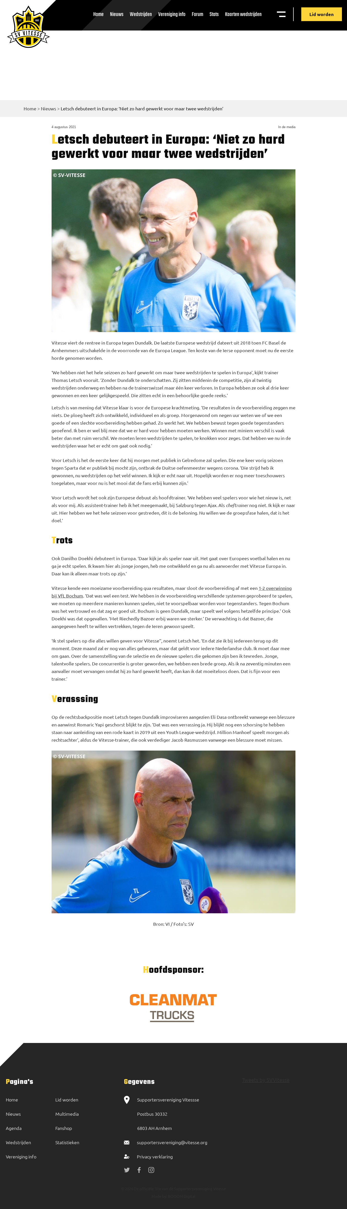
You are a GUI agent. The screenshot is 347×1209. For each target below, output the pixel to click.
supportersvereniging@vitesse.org (172, 1142)
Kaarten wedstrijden (243, 14)
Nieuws (116, 14)
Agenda (14, 1128)
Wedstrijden (141, 14)
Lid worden (321, 14)
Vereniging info (171, 14)
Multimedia (67, 1114)
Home (98, 14)
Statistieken (67, 1142)
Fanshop (63, 1128)
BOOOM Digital (181, 1196)
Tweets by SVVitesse (266, 1080)
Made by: (159, 1196)
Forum (197, 14)
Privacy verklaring (155, 1156)
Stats (214, 14)
